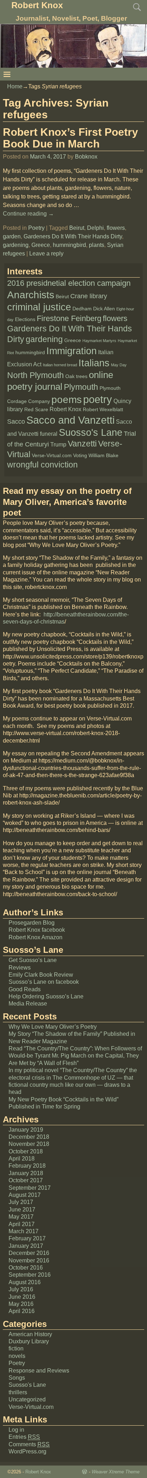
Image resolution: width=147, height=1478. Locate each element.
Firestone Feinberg (69, 318)
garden (12, 236)
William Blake (103, 455)
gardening (16, 245)
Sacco (16, 421)
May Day (119, 365)
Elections (25, 319)
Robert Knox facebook (37, 930)
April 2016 (22, 1311)
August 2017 (25, 1195)
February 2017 (27, 1238)
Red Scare (36, 409)
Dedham (82, 308)
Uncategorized (27, 1399)
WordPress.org (27, 1451)
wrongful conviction (42, 464)
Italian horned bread (60, 365)
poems (66, 399)
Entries (24, 1437)
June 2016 (22, 1297)
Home (14, 86)
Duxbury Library (29, 1341)
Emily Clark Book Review (41, 975)
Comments (29, 1444)
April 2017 (22, 1224)
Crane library (88, 296)
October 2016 (26, 1268)
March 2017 (24, 1231)
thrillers (18, 1392)
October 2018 (26, 1151)
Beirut (76, 228)
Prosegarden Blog (32, 923)
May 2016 (21, 1304)
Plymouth (81, 387)
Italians (94, 363)
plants (96, 245)
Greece (40, 245)
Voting (80, 455)
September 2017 (30, 1188)
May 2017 (21, 1217)
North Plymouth (35, 375)
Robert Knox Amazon (35, 937)
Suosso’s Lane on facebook (44, 982)
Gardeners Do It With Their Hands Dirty (73, 236)
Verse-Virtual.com (52, 455)
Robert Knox (37, 5)
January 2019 (26, 1130)
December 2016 (29, 1253)
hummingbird (69, 245)
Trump (58, 444)
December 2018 (29, 1137)
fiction (16, 1348)
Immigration (71, 351)
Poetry (36, 228)
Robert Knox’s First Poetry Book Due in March (70, 138)
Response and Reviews (39, 1371)
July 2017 (21, 1202)
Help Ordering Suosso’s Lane (46, 996)
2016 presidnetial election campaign (69, 283)
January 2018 (26, 1173)
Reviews (20, 968)
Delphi (95, 228)
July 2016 (21, 1289)
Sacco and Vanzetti (70, 420)
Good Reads (25, 989)
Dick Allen (104, 308)
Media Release (28, 1004)
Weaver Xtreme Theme (116, 1471)
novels (17, 1356)
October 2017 (26, 1180)
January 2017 (26, 1246)
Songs (17, 1378)
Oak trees (76, 376)
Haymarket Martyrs (99, 341)
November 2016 (29, 1260)
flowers (116, 228)
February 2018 (27, 1166)
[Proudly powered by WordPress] (84, 1471)
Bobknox (86, 157)
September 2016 (30, 1275)
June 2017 (22, 1209)
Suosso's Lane (90, 432)
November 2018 (29, 1144)
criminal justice (39, 306)
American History (30, 1334)
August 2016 (25, 1282)
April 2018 (22, 1159)
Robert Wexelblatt (103, 409)
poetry (97, 399)
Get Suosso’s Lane (33, 960)
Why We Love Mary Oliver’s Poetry (53, 1027)
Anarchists (30, 294)
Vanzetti (82, 443)
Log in (16, 1430)
